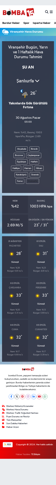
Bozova (19, 155)
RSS (9, 444)
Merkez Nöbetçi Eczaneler (19, 406)
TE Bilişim (35, 454)
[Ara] (46, 12)
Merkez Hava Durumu (17, 409)
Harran (27, 168)
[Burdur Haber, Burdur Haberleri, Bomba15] (18, 12)
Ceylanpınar (34, 155)
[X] (16, 396)
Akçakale (21, 149)
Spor (26, 23)
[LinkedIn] (33, 396)
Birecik (34, 149)
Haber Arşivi (12, 427)
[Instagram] (28, 396)
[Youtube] (39, 396)
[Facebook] (11, 396)
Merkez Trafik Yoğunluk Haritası (22, 413)
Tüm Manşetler (14, 420)
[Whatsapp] (44, 396)
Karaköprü (21, 174)
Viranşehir (33, 181)
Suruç (20, 181)
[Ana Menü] (51, 12)
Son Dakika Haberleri (16, 423)
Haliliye (16, 168)
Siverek (35, 174)
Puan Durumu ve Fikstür (18, 416)
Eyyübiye (21, 162)
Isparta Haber (41, 23)
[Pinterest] (22, 396)
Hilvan (39, 168)
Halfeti (34, 162)
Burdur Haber (11, 23)
